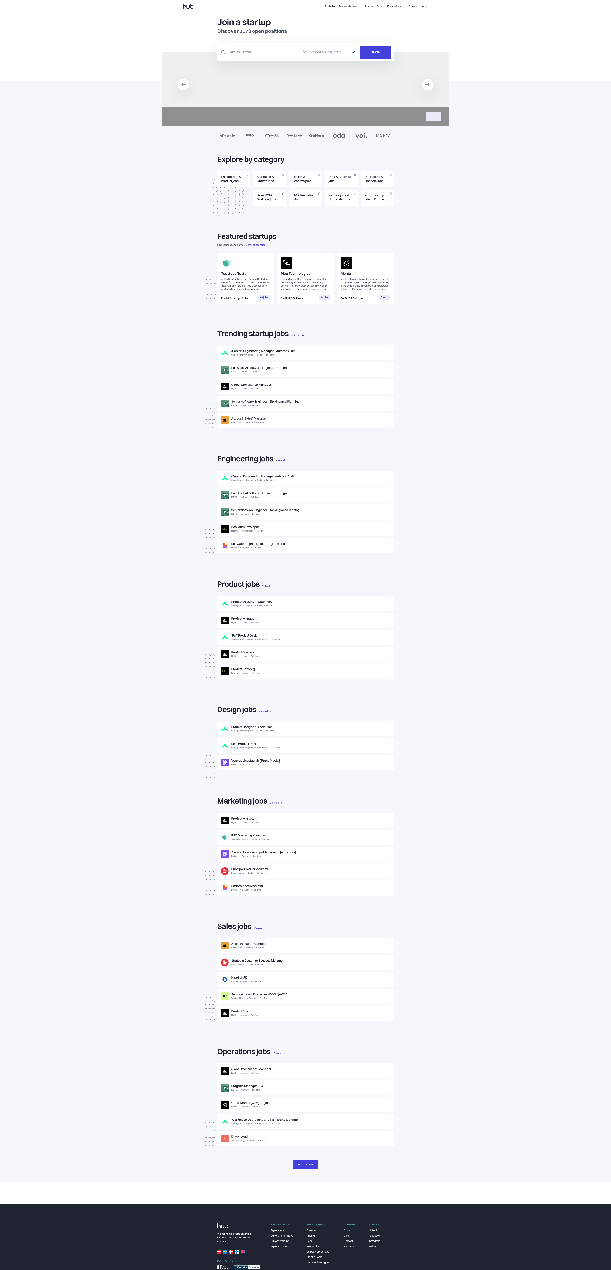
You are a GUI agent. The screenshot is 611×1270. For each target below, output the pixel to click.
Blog (346, 1236)
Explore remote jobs (281, 1236)
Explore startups (279, 1241)
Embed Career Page (318, 1252)
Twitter (373, 1246)
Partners (349, 1246)
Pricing (311, 1236)
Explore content (279, 1246)
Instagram (374, 1241)
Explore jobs (277, 1230)
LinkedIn (373, 1230)
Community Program (318, 1262)
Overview (312, 1230)
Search (375, 52)
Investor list (313, 1246)
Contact (348, 1241)
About (347, 1230)
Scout (310, 1241)
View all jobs (305, 1165)
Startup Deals (314, 1257)
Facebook (374, 1236)
